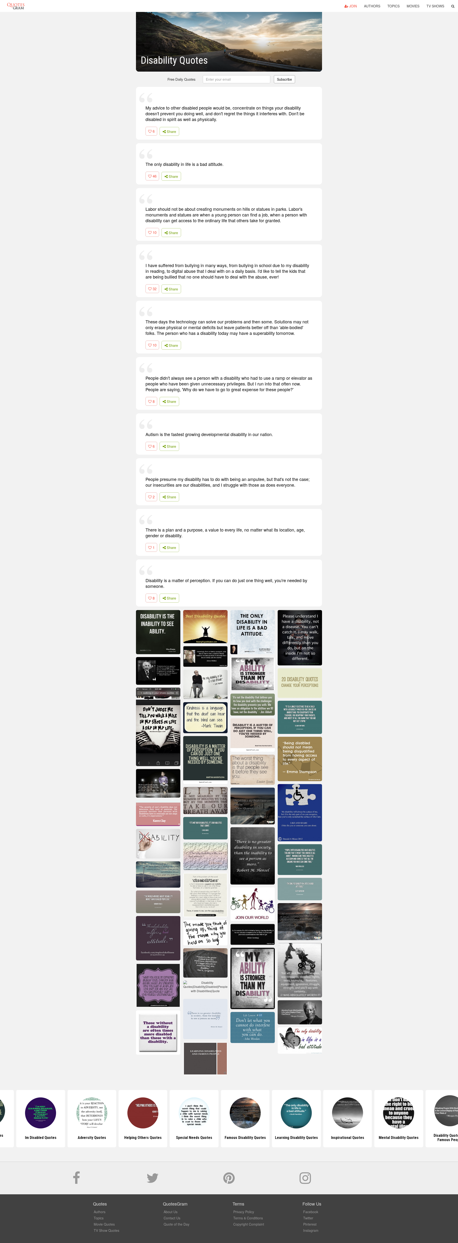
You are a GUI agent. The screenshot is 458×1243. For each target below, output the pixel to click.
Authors (372, 6)
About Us (170, 1211)
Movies (413, 6)
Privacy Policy (243, 1211)
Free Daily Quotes (181, 79)
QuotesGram (15, 6)
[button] (453, 6)
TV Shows (435, 6)
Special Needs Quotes (178, 1137)
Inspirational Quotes (331, 1137)
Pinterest (310, 1224)
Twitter (308, 1218)
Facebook (310, 1211)
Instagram (310, 1230)
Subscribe (284, 79)
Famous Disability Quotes (229, 1137)
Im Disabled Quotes (24, 1137)
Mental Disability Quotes (382, 1137)
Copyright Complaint (248, 1224)
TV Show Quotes (106, 1230)
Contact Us (172, 1218)
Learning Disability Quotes (280, 1137)
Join (352, 6)
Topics (393, 6)
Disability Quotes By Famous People (433, 1137)
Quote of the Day (176, 1224)
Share (171, 131)
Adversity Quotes (75, 1137)
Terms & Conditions (248, 1218)
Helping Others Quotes (127, 1137)
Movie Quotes (104, 1224)
